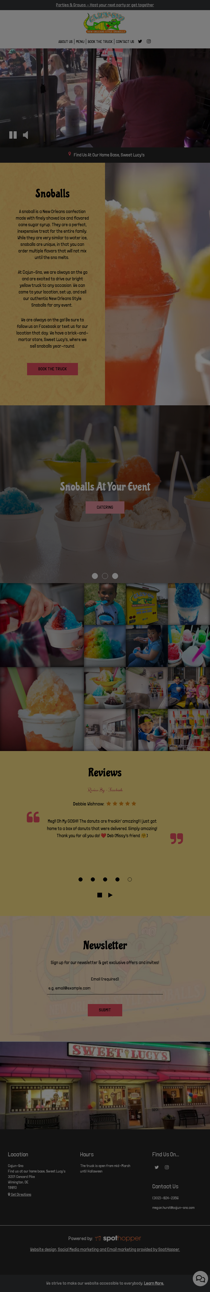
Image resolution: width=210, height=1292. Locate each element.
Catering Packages (105, 174)
